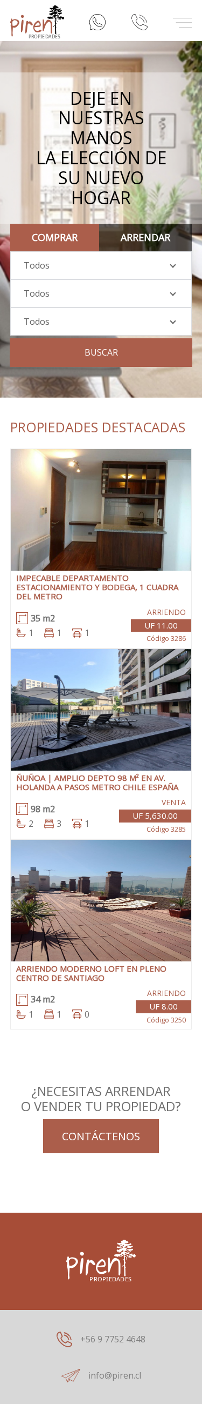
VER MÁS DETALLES (101, 517)
